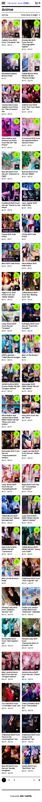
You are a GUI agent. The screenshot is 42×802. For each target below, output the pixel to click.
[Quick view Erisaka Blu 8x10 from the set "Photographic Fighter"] (37, 35)
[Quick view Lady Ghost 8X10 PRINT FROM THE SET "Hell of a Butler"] (37, 510)
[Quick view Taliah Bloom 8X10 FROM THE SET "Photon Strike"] (37, 68)
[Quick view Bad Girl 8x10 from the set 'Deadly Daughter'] (17, 761)
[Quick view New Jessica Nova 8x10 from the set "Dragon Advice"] (17, 667)
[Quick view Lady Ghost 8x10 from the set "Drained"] (17, 318)
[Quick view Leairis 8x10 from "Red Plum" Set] (37, 761)
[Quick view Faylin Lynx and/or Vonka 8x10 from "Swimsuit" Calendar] (37, 602)
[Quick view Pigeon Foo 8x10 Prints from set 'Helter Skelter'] (17, 287)
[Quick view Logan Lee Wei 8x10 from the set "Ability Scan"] (37, 446)
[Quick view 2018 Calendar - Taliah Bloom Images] (17, 350)
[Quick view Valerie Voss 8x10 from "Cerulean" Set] (17, 35)
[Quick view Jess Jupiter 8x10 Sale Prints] (37, 198)
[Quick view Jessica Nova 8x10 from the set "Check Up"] (37, 667)
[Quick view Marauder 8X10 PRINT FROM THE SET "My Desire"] (37, 379)
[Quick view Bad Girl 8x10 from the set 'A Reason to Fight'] (17, 166)
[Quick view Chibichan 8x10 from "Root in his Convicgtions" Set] (17, 729)
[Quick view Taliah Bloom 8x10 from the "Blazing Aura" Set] (37, 287)
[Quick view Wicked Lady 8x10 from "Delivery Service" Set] (17, 602)
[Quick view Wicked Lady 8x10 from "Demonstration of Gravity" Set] (37, 633)
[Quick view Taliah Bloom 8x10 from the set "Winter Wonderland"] (17, 510)
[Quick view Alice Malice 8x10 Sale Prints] (37, 258)
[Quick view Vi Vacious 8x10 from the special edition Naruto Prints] (37, 133)
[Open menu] (3, 3)
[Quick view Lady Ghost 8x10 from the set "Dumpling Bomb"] (17, 479)
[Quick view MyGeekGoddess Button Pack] (17, 68)
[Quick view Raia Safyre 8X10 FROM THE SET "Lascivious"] (17, 542)
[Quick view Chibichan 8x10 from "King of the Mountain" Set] (37, 729)
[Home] (18, 3)
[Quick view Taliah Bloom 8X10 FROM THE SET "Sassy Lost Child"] (37, 542)
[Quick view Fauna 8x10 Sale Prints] (17, 229)
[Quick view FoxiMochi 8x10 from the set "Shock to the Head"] (17, 198)
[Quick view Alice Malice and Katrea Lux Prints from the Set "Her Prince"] (17, 133)
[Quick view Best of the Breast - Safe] (37, 350)
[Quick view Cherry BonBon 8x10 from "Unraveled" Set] (37, 698)
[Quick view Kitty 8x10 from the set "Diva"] (37, 410)
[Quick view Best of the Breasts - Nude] (17, 573)
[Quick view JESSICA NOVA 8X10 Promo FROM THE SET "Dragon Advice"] (17, 379)
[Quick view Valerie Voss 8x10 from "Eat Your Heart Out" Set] (37, 99)
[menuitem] (21, 15)
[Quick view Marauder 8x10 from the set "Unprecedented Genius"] (17, 446)
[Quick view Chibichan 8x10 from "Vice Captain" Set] (37, 573)
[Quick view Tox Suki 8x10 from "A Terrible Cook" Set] (17, 698)
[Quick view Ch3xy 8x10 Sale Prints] (37, 229)
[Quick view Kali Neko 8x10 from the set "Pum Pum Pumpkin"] (37, 318)
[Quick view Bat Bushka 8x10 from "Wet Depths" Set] (17, 633)
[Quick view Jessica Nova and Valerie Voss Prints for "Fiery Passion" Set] (17, 99)
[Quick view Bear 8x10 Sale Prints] (17, 258)
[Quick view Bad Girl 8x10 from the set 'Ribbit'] (37, 166)
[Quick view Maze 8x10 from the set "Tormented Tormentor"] (37, 479)
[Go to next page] (39, 780)
